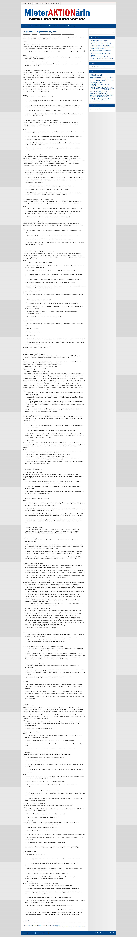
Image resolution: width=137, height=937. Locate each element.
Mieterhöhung (101, 91)
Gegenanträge (96, 82)
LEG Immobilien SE (35, 26)
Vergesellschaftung (69, 26)
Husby (101, 88)
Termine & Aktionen (55, 3)
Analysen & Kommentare (39, 3)
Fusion (112, 80)
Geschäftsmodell (105, 84)
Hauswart (111, 87)
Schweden (93, 96)
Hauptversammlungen (27, 3)
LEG (105, 90)
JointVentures (111, 88)
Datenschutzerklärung (42, 932)
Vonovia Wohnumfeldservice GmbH (99, 100)
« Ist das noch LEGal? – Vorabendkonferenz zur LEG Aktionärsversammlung (41, 925)
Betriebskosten (107, 77)
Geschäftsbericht (96, 84)
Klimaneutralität (93, 90)
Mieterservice (92, 93)
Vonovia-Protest (102, 98)
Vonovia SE (25, 26)
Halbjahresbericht (94, 85)
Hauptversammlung (99, 87)
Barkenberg (98, 77)
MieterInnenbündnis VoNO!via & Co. (52, 26)
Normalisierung (100, 95)
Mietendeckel (93, 91)
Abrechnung (100, 74)
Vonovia (93, 98)
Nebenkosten (93, 95)
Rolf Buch (109, 95)
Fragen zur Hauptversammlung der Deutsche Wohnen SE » (70, 927)
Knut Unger (34, 34)
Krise (103, 90)
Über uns (24, 932)
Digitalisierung (93, 80)
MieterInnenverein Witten (96, 109)
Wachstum (104, 101)
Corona (92, 79)
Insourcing (105, 88)
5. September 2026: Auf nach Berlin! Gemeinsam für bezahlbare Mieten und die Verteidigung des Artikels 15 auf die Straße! (100, 42)
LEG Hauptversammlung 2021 (58, 34)
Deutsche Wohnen (105, 79)
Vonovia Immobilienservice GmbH (101, 99)
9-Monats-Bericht (93, 74)
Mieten (109, 90)
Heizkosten (92, 88)
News (47, 3)
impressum (31, 932)
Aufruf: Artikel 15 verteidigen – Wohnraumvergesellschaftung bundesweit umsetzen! (100, 50)
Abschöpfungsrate (96, 76)
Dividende (27, 920)
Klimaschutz (99, 90)
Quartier (104, 95)
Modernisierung (101, 93)
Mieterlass (109, 91)
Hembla (97, 88)
